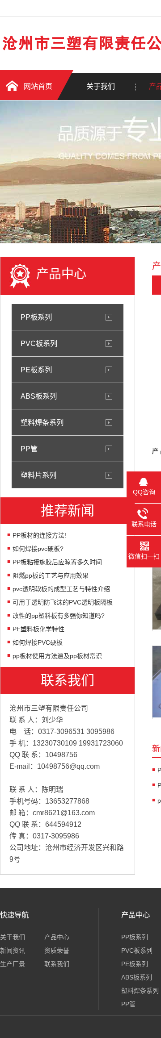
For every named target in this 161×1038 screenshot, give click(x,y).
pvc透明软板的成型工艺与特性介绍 (61, 588)
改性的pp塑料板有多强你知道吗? (59, 615)
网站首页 (38, 86)
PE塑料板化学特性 (38, 629)
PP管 (29, 449)
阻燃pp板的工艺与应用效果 (51, 575)
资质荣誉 (56, 950)
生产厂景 (12, 963)
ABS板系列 (39, 396)
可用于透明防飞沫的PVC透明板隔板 (63, 602)
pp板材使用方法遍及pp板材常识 (57, 655)
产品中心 (56, 937)
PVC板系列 (39, 343)
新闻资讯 (12, 950)
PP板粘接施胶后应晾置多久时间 (57, 562)
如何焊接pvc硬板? (38, 548)
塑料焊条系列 (42, 422)
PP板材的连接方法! (39, 535)
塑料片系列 (38, 475)
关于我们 (100, 86)
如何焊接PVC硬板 (38, 642)
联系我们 (56, 963)
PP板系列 (36, 317)
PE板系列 (36, 370)
